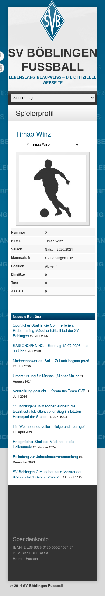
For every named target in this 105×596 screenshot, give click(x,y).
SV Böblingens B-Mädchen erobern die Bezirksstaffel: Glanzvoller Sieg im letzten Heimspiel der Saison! (47, 411)
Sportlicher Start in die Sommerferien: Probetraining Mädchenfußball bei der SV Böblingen (46, 330)
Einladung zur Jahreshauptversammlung (45, 456)
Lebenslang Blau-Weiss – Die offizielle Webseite (52, 79)
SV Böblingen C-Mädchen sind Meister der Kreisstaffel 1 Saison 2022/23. (47, 474)
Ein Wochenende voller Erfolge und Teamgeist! (51, 426)
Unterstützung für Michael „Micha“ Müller (46, 375)
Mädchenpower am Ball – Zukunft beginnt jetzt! (51, 360)
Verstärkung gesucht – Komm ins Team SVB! (50, 390)
